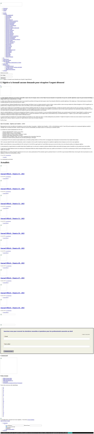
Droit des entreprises (10, 33)
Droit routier (8, 54)
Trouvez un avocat (4, 72)
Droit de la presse (9, 26)
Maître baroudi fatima (7, 379)
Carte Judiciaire (6, 61)
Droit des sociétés (9, 40)
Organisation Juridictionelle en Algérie (13, 62)
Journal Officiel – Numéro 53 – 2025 (12, 189)
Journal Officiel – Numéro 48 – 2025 (12, 263)
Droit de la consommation (11, 25)
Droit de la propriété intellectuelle (12, 27)
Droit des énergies (9, 32)
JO (3, 57)
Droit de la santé (9, 29)
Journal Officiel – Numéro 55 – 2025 (12, 174)
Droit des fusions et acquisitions (12, 36)
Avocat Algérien (31, 419)
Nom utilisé (7, 344)
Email (6, 337)
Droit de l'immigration (10, 23)
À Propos (5, 70)
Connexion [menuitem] (5, 423)
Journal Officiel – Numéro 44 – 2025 (12, 308)
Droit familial (8, 47)
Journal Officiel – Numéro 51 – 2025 (12, 218)
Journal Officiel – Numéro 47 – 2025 (12, 278)
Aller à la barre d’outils (5, 420)
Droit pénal (8, 53)
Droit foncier (8, 48)
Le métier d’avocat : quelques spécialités (14, 67)
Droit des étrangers (9, 34)
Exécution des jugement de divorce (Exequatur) (12, 382)
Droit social (8, 55)
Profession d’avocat (10, 66)
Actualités (5, 157)
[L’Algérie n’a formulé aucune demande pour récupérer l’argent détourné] (6, 95)
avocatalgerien (8, 155)
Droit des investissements (11, 37)
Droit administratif (9, 15)
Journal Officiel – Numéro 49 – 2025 (12, 248)
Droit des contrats (9, 31)
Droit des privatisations (10, 38)
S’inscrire (5, 9)
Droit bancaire (8, 17)
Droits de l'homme (9, 56)
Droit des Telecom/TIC (10, 41)
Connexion (5, 8)
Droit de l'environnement (11, 22)
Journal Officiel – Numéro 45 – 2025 (12, 293)
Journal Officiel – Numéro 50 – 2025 (12, 233)
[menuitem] (49, 424)
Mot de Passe (27, 425)
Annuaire (5, 14)
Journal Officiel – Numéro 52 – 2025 (12, 203)
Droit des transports (9, 42)
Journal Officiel (5, 178)
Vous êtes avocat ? (9, 68)
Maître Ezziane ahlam (7, 378)
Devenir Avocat (6, 64)
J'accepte (70, 432)
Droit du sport (8, 45)
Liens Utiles (5, 63)
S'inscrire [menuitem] (5, 430)
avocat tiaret (5, 381)
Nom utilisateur (9, 425)
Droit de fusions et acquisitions (12, 20)
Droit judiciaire (9, 51)
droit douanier (8, 44)
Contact (4, 10)
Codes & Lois (6, 59)
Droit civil (8, 18)
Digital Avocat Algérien (10, 69)
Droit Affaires (8, 16)
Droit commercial (9, 19)
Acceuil (4, 12)
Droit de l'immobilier (10, 24)
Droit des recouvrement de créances (13, 39)
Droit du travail (9, 46)
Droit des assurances (10, 30)
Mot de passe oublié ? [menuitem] (10, 429)
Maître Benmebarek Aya (8, 380)
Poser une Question (7, 60)
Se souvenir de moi (11, 426)
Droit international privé (10, 49)
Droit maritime (9, 52)
